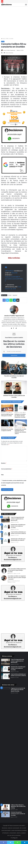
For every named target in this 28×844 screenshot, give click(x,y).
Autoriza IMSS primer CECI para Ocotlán (7, 414)
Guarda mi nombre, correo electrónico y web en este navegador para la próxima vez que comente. (13, 483)
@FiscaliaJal (9, 271)
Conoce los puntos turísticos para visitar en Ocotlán (18, 813)
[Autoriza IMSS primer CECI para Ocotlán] (7, 408)
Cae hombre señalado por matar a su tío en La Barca (18, 532)
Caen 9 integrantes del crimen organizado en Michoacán (17, 519)
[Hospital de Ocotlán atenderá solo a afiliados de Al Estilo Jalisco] (21, 422)
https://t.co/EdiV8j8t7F (12, 277)
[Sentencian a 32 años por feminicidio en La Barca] (5, 541)
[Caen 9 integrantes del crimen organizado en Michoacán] (5, 519)
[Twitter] (13, 838)
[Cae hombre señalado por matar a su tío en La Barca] (5, 534)
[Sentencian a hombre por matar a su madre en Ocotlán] (5, 527)
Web (2, 474)
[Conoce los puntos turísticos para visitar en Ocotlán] (5, 814)
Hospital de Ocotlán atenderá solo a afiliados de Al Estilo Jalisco (20, 431)
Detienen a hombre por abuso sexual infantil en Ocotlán (20, 415)
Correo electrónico (6, 469)
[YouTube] (15, 838)
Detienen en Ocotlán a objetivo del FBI (7, 429)
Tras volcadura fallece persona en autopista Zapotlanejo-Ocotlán (17, 570)
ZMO (7, 38)
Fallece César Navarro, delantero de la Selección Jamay (18, 806)
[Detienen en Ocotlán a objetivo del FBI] (7, 422)
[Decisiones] (6, 5)
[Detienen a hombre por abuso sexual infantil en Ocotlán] (21, 408)
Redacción (10, 573)
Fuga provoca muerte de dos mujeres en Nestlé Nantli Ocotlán (18, 689)
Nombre (3, 463)
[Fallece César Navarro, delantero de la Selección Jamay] (5, 807)
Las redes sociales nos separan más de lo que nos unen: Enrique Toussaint (17, 577)
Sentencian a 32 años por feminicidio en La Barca (18, 539)
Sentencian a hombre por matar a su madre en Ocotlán (18, 526)
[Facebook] (11, 838)
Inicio (3, 38)
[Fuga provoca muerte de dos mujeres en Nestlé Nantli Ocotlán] (5, 745)
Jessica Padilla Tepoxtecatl (9, 50)
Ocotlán (11, 38)
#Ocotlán (15, 273)
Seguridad (15, 295)
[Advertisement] (14, 22)
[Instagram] (17, 838)
